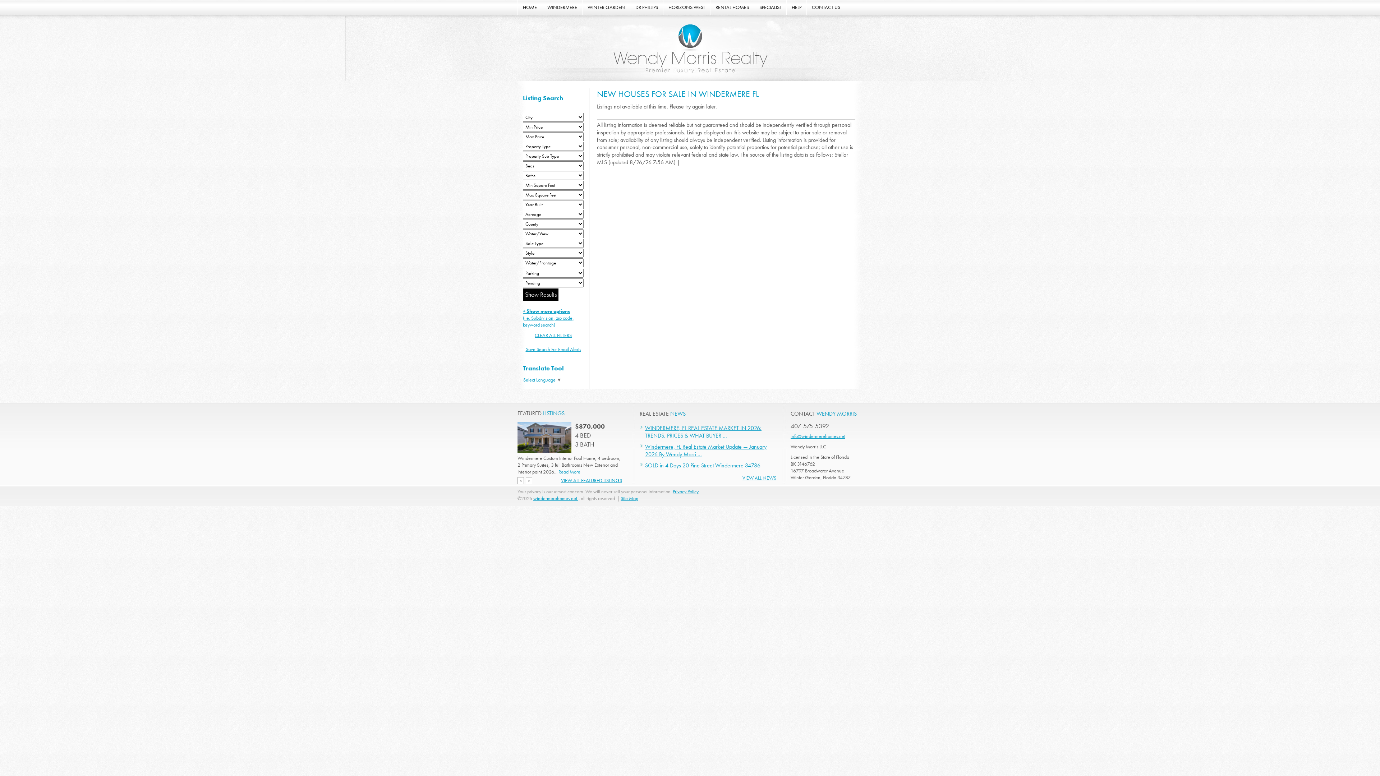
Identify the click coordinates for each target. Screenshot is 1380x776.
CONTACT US (826, 7)
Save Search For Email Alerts (553, 349)
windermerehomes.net (555, 498)
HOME (530, 7)
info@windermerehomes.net (818, 436)
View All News (759, 478)
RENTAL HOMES (732, 7)
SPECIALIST (770, 7)
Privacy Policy (686, 491)
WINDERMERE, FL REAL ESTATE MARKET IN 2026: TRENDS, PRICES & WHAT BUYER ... (703, 431)
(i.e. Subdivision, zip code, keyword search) (548, 318)
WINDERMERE (562, 7)
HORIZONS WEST (686, 7)
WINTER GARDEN (606, 7)
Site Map (629, 498)
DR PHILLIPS (646, 7)
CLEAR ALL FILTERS (553, 335)
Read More (569, 471)
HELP (796, 7)
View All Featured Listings (591, 480)
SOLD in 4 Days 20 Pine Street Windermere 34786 (702, 465)
